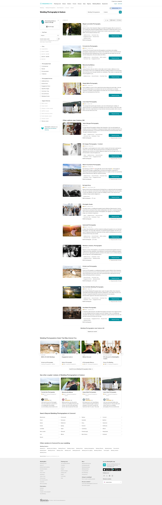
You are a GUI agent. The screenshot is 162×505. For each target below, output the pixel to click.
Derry (83, 423)
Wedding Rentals (108, 448)
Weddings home (43, 463)
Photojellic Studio (88, 204)
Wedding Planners (62, 448)
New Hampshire (60, 7)
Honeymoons (84, 474)
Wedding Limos (68, 450)
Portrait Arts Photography (90, 46)
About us (42, 465)
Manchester (42, 417)
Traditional (44, 74)
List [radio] (107, 20)
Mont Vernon (84, 434)
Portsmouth (63, 417)
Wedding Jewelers (114, 450)
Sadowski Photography (89, 225)
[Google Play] (116, 470)
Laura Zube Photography (90, 102)
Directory (42, 488)
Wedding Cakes (60, 450)
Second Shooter (45, 93)
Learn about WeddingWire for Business (90, 483)
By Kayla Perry (87, 185)
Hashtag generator (85, 465)
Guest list (63, 467)
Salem (62, 428)
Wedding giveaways (86, 467)
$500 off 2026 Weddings (48, 357)
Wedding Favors (43, 452)
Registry (89, 3)
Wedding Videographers (89, 448)
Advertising (42, 474)
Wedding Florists (79, 448)
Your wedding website (65, 463)
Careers (41, 470)
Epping (62, 425)
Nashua (83, 417)
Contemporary (45, 66)
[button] (58, 35)
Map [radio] (120, 20)
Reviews (41, 490)
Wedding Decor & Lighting (87, 450)
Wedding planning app (86, 463)
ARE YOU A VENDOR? (117, 1)
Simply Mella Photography (90, 83)
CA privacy (42, 481)
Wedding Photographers (51, 7)
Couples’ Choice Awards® (45, 491)
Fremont (83, 425)
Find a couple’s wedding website (88, 479)
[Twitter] (107, 476)
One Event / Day (45, 91)
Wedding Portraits (46, 96)
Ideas (84, 3)
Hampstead (105, 431)
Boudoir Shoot (45, 83)
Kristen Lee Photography (90, 266)
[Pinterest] (109, 476)
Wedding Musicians (76, 450)
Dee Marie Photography (89, 307)
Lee (41, 434)
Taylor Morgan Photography (91, 123)
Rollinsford (63, 423)
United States (109, 482)
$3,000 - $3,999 (45, 56)
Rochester (63, 420)
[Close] (58, 20)
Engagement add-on (67, 357)
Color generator (85, 470)
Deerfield (84, 420)
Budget (62, 468)
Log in (115, 3)
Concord (67, 7)
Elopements (105, 3)
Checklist (63, 465)
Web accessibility (43, 483)
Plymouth (63, 431)
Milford (62, 434)
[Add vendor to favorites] (79, 25)
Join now (120, 3)
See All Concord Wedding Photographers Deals (80, 369)
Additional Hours (45, 81)
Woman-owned (45, 121)
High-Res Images (45, 88)
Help (62, 478)
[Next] (121, 353)
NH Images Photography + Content (93, 144)
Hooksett (105, 434)
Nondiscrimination (43, 468)
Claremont (105, 423)
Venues (64, 3)
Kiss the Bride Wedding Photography (93, 287)
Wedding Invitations (98, 450)
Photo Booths (116, 448)
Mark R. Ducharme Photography (92, 164)
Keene (41, 423)
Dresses (80, 3)
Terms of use (42, 476)
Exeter (41, 425)
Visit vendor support (86, 485)
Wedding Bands (43, 450)
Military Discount (87, 357)
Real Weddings (85, 472)
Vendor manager (64, 470)
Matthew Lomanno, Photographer (92, 245)
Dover (41, 420)
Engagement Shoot (46, 86)
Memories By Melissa (88, 65)
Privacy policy (42, 478)
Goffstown (105, 425)
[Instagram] (112, 476)
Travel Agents (106, 450)
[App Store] (107, 470)
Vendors (69, 3)
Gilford (104, 428)
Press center (42, 472)
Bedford (104, 420)
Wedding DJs (42, 448)
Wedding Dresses (51, 450)
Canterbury (84, 428)
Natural (43, 68)
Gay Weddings (43, 493)
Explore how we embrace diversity (50, 129)
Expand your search (92, 331)
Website (97, 3)
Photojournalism (45, 71)
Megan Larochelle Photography (91, 24)
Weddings (42, 7)
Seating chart (63, 472)
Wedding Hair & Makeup (52, 448)
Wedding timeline (85, 468)
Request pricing (115, 36)
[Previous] (40, 353)
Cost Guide (63, 476)
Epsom (41, 437)
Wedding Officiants (99, 448)
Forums (74, 3)
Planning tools (57, 3)
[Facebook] (104, 476)
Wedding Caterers (70, 448)
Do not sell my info (44, 479)
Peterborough (85, 431)
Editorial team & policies (45, 467)
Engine (62, 474)
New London (42, 431)
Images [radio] (113, 20)
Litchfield (42, 428)
